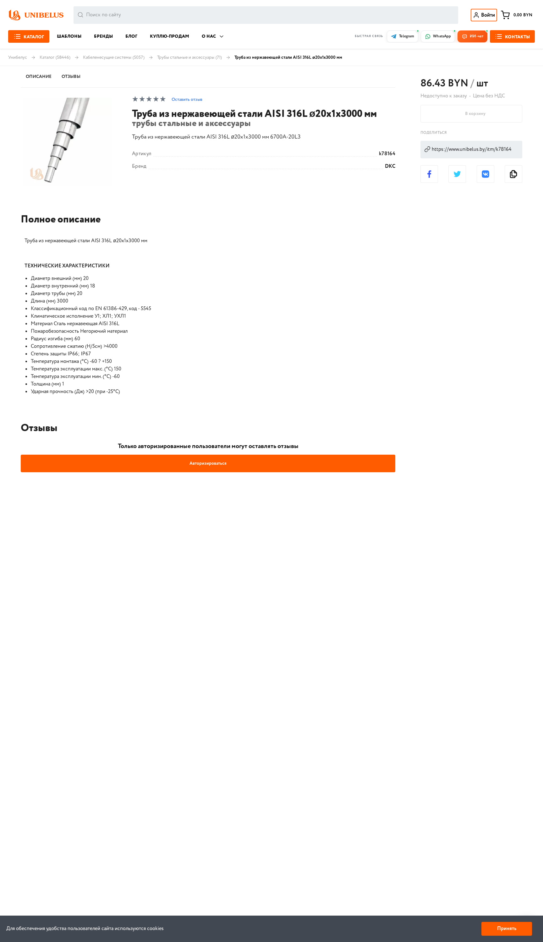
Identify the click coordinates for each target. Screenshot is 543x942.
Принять (506, 928)
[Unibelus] (35, 15)
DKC (390, 166)
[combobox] (266, 15)
